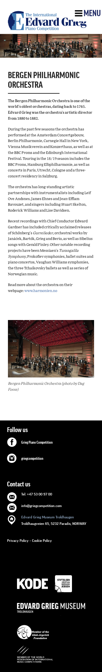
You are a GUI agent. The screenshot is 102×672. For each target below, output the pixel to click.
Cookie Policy (42, 540)
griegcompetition (32, 459)
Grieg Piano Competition (37, 443)
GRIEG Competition (47, 21)
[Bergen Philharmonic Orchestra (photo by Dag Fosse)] (51, 349)
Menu (92, 13)
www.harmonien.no (40, 291)
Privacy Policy (18, 540)
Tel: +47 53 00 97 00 (36, 494)
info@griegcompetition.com (41, 506)
